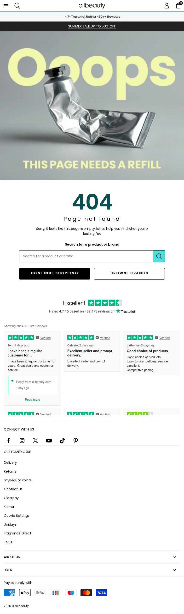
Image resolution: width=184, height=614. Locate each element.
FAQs (8, 542)
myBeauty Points (18, 480)
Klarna (9, 506)
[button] (17, 5)
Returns (10, 471)
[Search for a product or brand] (159, 256)
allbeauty (22, 606)
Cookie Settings (16, 515)
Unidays (10, 524)
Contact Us (13, 489)
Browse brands (129, 273)
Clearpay (11, 498)
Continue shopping (55, 273)
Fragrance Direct (17, 533)
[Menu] (6, 5)
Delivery (10, 462)
